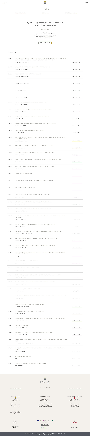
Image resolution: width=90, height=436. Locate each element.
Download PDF (76, 62)
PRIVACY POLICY (28, 433)
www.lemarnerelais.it (15, 407)
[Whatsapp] (49, 387)
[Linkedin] (44, 387)
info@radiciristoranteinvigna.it (45, 403)
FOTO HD (45, 13)
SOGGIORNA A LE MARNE (74, 388)
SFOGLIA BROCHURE (45, 42)
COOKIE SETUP (42, 433)
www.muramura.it (75, 406)
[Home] (45, 2)
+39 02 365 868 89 (45, 37)
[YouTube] (47, 387)
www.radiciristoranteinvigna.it (45, 406)
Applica (22, 53)
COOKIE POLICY (35, 433)
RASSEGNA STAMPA (20, 13)
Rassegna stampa (12, 52)
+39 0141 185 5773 (45, 405)
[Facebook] (40, 387)
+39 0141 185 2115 (16, 406)
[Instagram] (42, 387)
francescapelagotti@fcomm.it (46, 36)
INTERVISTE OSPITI (70, 13)
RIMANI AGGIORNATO (15, 388)
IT (6, 2)
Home (45, 5)
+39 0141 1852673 (74, 405)
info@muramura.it (75, 403)
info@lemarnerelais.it (15, 403)
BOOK (86, 2)
